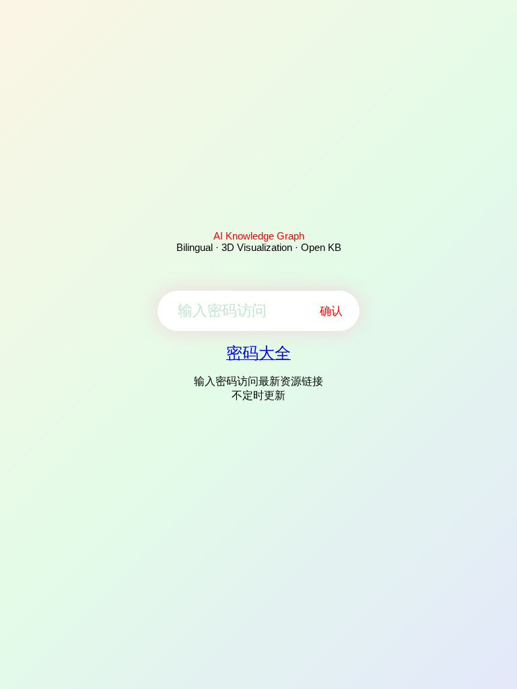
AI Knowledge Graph (258, 236)
